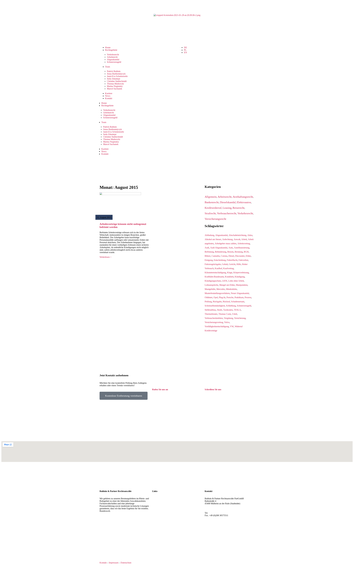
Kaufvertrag (228, 268)
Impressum (113, 562)
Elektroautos (244, 202)
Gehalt (225, 264)
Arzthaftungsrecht (243, 196)
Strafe (219, 310)
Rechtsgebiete (111, 50)
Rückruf (226, 301)
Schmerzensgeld (114, 62)
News (107, 96)
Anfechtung (227, 239)
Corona (224, 256)
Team (107, 67)
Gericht (232, 264)
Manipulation (242, 285)
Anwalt (237, 239)
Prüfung (208, 301)
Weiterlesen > (105, 257)
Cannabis (216, 256)
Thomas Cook (224, 314)
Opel (216, 297)
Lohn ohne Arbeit (236, 281)
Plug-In (222, 297)
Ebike (248, 256)
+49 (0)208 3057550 (218, 513)
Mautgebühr (210, 289)
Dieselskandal (228, 202)
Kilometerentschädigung (215, 272)
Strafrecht (210, 213)
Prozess (248, 297)
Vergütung (228, 318)
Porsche (230, 297)
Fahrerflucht (232, 260)
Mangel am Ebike (227, 285)
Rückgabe (217, 301)
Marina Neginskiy (115, 86)
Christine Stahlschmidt (117, 81)
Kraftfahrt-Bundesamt (214, 276)
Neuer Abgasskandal (240, 293)
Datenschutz (126, 562)
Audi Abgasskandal (218, 247)
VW (232, 326)
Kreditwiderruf (213, 207)
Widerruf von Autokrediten (164, 508)
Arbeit (244, 239)
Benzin (230, 252)
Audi (207, 247)
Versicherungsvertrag (214, 322)
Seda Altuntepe (113, 79)
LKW (224, 281)
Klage (229, 272)
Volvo (226, 322)
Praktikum (239, 297)
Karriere (108, 93)
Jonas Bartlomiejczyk (116, 74)
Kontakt (108, 98)
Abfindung (209, 235)
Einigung (209, 260)
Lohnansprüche (211, 285)
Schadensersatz (237, 301)
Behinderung (220, 252)
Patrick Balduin (113, 71)
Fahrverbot (243, 260)
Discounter (240, 256)
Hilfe (238, 264)
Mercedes (220, 289)
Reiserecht (238, 207)
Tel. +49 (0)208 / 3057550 (163, 394)
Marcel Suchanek (114, 88)
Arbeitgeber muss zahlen (225, 243)
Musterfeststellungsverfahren (217, 293)
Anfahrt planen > (212, 508)
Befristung (209, 252)
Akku (249, 235)
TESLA (237, 310)
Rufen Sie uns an (160, 389)
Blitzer (207, 256)
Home (107, 47)
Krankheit (229, 276)
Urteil (234, 314)
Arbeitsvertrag (243, 243)
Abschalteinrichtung (237, 235)
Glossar (155, 511)
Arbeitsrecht (112, 57)
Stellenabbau (210, 310)
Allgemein (211, 196)
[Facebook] (208, 527)
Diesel (231, 256)
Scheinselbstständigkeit (215, 306)
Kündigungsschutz (213, 281)
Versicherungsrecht (215, 218)
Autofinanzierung (241, 247)
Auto (230, 247)
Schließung (231, 306)
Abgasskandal (113, 59)
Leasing (227, 207)
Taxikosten (228, 310)
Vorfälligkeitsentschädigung (217, 326)
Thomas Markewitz (115, 84)
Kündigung (240, 276)
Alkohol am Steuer (213, 239)
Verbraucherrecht (226, 213)
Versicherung (240, 318)
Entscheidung (220, 260)
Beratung (239, 252)
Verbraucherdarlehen (214, 318)
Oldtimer (208, 297)
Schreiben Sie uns (213, 389)
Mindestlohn (231, 289)
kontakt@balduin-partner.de (217, 394)
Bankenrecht (212, 202)
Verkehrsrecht (113, 54)
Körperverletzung (241, 272)
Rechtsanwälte (158, 498)
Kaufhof (218, 268)
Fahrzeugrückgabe (213, 264)
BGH (246, 252)
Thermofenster (211, 314)
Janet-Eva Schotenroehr (117, 76)
